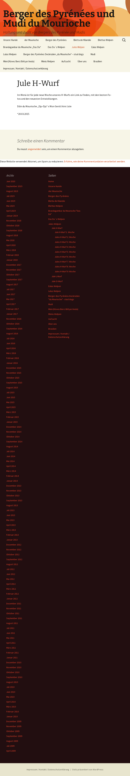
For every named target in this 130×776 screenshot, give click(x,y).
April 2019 (11, 210)
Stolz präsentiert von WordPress (87, 769)
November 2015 (13, 372)
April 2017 (11, 304)
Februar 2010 (12, 711)
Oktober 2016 (12, 323)
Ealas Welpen (97, 47)
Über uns (82, 61)
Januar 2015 (12, 421)
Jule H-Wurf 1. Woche (65, 232)
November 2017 (13, 269)
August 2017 (12, 284)
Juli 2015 (10, 392)
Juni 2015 (10, 397)
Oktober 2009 (12, 731)
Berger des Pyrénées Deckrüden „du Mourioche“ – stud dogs (53, 54)
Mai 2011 (10, 637)
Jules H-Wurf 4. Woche (65, 246)
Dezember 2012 (13, 544)
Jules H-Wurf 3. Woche (65, 242)
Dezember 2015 (13, 367)
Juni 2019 (10, 201)
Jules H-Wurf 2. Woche (65, 237)
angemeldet (34, 149)
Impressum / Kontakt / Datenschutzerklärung (25, 68)
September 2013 (14, 500)
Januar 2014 (12, 480)
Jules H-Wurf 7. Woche (65, 261)
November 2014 (13, 431)
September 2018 (14, 230)
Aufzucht (66, 61)
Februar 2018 (12, 255)
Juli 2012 (10, 569)
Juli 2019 (10, 196)
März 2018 (11, 250)
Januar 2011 (12, 657)
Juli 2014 (10, 451)
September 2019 (14, 186)
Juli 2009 (10, 745)
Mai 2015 (10, 402)
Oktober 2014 (12, 436)
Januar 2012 (12, 598)
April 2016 (11, 348)
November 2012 (13, 549)
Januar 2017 (12, 313)
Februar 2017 (12, 309)
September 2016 (14, 328)
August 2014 (12, 446)
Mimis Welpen (48, 61)
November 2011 (13, 608)
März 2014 (11, 471)
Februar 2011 (12, 652)
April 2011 (11, 642)
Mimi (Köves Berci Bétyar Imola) (18, 61)
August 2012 (12, 564)
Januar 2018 (12, 259)
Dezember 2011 (13, 603)
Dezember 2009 (13, 721)
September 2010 (14, 677)
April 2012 (11, 583)
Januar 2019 (12, 215)
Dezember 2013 (13, 485)
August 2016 (12, 333)
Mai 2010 (10, 696)
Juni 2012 (10, 574)
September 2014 (14, 441)
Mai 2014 (10, 461)
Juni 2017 (10, 294)
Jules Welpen (78, 47)
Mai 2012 (10, 579)
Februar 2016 (12, 358)
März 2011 (11, 647)
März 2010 (11, 706)
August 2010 (12, 682)
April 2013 (11, 525)
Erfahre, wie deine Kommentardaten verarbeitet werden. (94, 161)
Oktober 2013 (12, 495)
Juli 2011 (10, 628)
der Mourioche (31, 39)
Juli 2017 (10, 289)
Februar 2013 (12, 534)
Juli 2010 (10, 687)
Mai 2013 (10, 520)
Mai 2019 (10, 205)
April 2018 (11, 245)
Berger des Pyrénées (56, 39)
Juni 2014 (10, 456)
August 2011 (12, 623)
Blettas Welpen (105, 39)
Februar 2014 (12, 475)
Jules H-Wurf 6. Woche (65, 256)
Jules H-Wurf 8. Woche (65, 266)
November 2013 (13, 490)
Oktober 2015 (12, 377)
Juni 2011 (10, 633)
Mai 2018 (10, 240)
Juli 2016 (10, 338)
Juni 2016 (10, 343)
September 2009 (14, 736)
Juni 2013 (10, 515)
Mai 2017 (10, 299)
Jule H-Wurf (57, 228)
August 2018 (12, 235)
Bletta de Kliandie (82, 39)
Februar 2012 (12, 593)
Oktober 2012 (12, 554)
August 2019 (12, 191)
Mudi (93, 54)
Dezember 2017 (13, 264)
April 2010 (11, 701)
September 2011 (14, 618)
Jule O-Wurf (57, 281)
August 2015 (12, 387)
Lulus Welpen (9, 54)
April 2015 (11, 407)
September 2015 (14, 382)
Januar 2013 (12, 539)
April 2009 (11, 750)
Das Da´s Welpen (56, 47)
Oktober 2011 (12, 613)
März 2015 (11, 412)
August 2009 (12, 741)
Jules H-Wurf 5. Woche (65, 251)
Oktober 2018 (12, 225)
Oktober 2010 (12, 672)
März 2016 (11, 353)
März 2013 (11, 529)
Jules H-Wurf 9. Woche (65, 271)
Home (51, 181)
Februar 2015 (12, 417)
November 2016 (13, 318)
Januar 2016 (12, 363)
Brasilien (97, 61)
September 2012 (14, 559)
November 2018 (13, 220)
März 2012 (11, 588)
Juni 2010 (10, 691)
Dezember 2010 (13, 662)
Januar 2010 (12, 716)
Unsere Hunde (10, 39)
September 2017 (14, 279)
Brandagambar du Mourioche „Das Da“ (22, 47)
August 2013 (12, 505)
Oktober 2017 (12, 274)
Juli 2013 (10, 510)
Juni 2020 (10, 181)
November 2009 (13, 726)
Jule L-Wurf (57, 276)
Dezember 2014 (13, 426)
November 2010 (13, 667)
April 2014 (11, 466)
